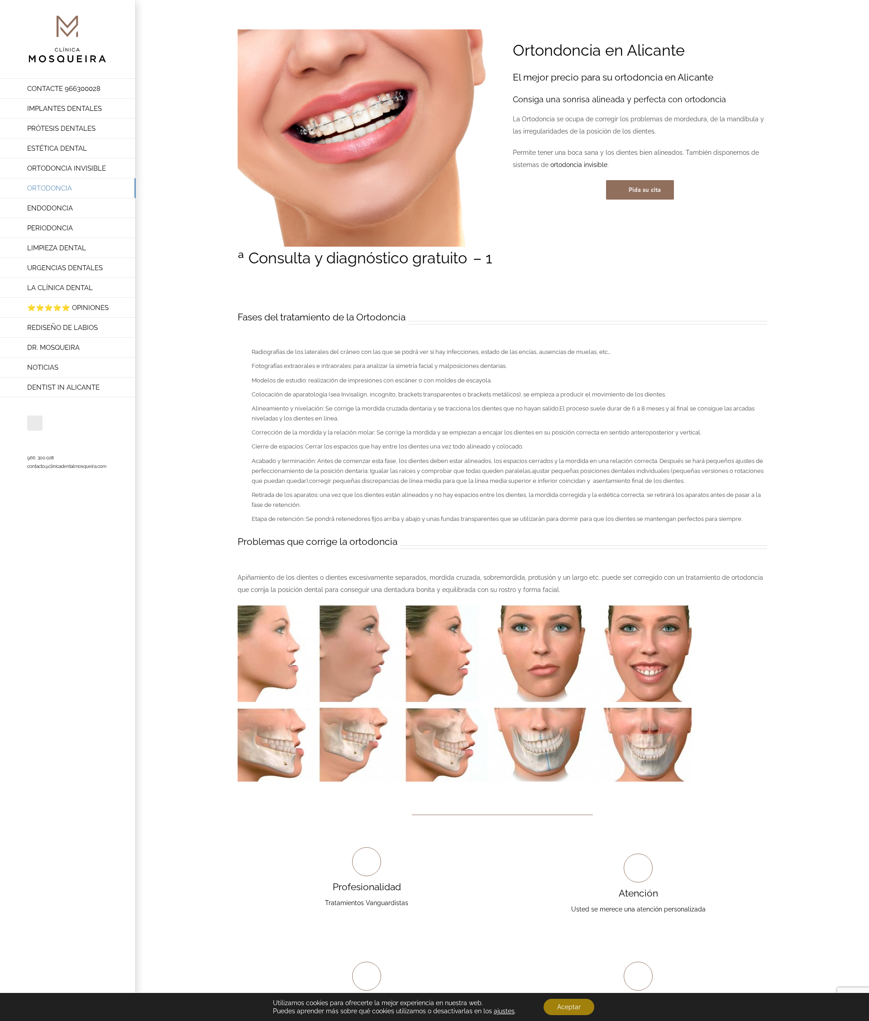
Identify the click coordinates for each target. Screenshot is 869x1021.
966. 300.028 (40, 457)
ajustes (504, 1011)
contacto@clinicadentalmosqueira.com (66, 466)
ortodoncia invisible (578, 164)
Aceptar (569, 1007)
